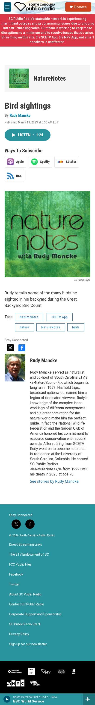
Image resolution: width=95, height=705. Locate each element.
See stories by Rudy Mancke (54, 481)
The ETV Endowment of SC (29, 554)
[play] (7, 699)
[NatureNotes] (19, 78)
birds (76, 327)
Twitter (14, 584)
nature (24, 327)
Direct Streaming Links (25, 544)
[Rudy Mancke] (15, 367)
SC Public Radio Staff (24, 624)
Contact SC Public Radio (26, 604)
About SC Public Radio (25, 594)
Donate (80, 7)
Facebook (16, 574)
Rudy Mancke (20, 115)
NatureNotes (49, 78)
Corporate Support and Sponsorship (35, 614)
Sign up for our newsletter (28, 644)
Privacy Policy (19, 634)
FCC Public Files (20, 564)
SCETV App (59, 317)
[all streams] (89, 699)
